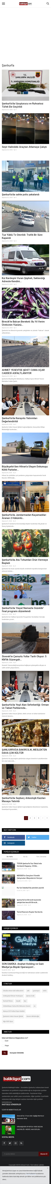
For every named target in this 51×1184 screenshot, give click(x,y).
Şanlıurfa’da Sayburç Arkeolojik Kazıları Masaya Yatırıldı (24, 800)
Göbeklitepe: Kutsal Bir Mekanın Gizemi (16, 1006)
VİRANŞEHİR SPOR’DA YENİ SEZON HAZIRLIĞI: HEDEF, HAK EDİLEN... (30, 1128)
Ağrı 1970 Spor (8, 1021)
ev (34, 1006)
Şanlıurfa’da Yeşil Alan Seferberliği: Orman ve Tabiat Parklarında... (25, 706)
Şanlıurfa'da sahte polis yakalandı (20, 194)
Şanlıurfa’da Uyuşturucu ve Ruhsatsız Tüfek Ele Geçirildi (22, 105)
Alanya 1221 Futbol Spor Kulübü (14, 1011)
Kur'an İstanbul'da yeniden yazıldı (30, 888)
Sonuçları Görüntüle (17, 1053)
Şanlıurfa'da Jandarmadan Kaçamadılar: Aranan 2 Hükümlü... (24, 516)
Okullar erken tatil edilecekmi (13, 991)
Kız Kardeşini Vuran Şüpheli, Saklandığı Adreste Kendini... (23, 280)
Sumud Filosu (8, 1001)
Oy (5, 1053)
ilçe (25, 1001)
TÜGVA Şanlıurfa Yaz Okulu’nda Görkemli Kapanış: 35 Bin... (29, 865)
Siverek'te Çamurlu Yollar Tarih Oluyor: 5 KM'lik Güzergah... (24, 658)
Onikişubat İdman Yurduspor (13, 996)
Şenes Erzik (30, 996)
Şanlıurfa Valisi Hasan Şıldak (13, 1016)
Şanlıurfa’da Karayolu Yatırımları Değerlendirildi (19, 420)
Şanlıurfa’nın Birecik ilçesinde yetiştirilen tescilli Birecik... (29, 901)
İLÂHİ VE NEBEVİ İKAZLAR (11, 1110)
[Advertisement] (25, 26)
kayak (18, 1001)
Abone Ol (43, 1154)
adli (28, 991)
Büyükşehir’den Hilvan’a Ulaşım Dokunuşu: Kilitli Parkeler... (25, 468)
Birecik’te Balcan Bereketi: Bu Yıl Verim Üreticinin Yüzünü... (23, 323)
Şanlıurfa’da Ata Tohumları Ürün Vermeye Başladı (25, 561)
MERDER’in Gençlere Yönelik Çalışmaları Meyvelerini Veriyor (29, 877)
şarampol (36, 991)
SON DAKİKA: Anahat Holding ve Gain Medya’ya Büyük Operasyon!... (23, 965)
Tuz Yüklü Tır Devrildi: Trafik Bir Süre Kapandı (22, 236)
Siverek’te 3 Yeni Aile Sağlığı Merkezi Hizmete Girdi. (30, 1117)
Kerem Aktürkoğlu (33, 1016)
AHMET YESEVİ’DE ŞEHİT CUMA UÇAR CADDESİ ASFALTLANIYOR (23, 371)
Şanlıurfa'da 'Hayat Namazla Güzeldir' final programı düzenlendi (23, 610)
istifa (44, 991)
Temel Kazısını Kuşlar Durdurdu (29, 912)
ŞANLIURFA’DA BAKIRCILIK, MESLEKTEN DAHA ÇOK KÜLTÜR (24, 751)
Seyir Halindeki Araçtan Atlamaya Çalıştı (24, 146)
